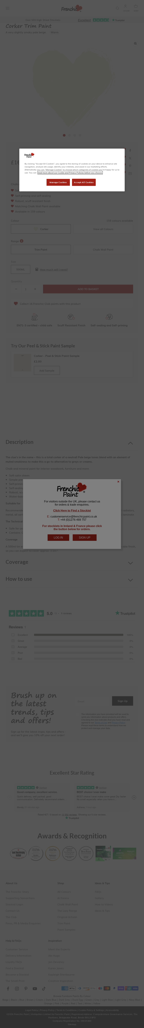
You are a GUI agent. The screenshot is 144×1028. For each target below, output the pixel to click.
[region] (72, 170)
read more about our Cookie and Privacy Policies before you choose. (70, 173)
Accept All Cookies (84, 182)
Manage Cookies (58, 182)
